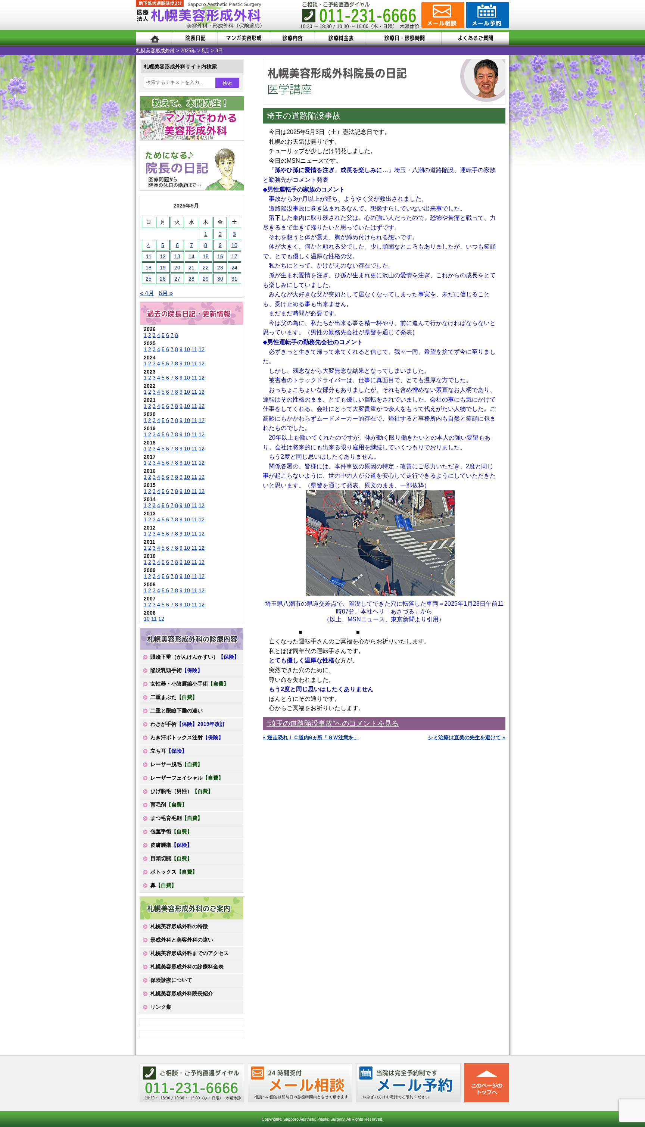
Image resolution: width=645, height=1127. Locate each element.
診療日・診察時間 (404, 38)
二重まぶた (173, 697)
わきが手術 (187, 724)
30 (220, 279)
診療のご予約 (486, 15)
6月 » (166, 293)
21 (191, 268)
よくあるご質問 (475, 38)
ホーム (154, 38)
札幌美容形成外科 (155, 50)
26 (163, 279)
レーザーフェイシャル (187, 778)
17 (234, 256)
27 (177, 279)
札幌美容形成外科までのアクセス (189, 953)
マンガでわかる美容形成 (244, 38)
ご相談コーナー (442, 15)
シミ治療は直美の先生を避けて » (466, 737)
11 (149, 256)
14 (191, 256)
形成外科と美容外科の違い (181, 940)
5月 (205, 50)
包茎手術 (171, 831)
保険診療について (171, 980)
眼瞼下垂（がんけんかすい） (194, 657)
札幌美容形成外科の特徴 (179, 926)
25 (149, 279)
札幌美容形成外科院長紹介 (181, 993)
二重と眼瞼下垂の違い (176, 711)
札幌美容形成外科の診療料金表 (187, 967)
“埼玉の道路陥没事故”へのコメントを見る (333, 723)
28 (191, 279)
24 (234, 268)
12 (163, 256)
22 (206, 268)
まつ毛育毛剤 (176, 818)
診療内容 (292, 38)
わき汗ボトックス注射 (187, 737)
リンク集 (160, 1007)
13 (177, 256)
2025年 (188, 50)
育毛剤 (168, 805)
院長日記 (195, 38)
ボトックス (173, 872)
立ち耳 (168, 751)
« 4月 (147, 293)
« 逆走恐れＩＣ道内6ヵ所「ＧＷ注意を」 (311, 737)
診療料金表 (341, 38)
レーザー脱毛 (176, 764)
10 (234, 245)
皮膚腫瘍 (171, 845)
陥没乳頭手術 (176, 670)
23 (220, 268)
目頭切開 (171, 858)
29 (206, 279)
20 (177, 268)
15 (206, 256)
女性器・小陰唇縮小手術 (189, 684)
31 (234, 279)
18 (149, 268)
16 (220, 256)
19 (163, 268)
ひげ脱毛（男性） (181, 791)
